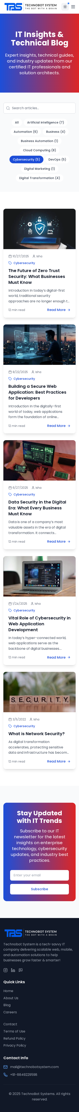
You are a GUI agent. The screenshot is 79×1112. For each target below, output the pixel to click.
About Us (10, 998)
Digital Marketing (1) (39, 169)
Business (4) (55, 132)
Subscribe (39, 889)
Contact (10, 1024)
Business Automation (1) (39, 141)
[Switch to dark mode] (65, 7)
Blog (7, 1005)
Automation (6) (26, 132)
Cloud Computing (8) (39, 150)
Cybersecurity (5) (26, 159)
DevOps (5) (57, 159)
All (17, 122)
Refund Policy (14, 1038)
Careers (10, 1012)
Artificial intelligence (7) (45, 122)
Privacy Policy (14, 1045)
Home (8, 990)
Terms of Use (14, 1031)
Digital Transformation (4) (39, 178)
